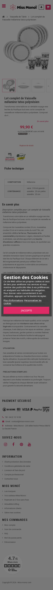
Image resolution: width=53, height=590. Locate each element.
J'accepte (26, 310)
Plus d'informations (13, 300)
